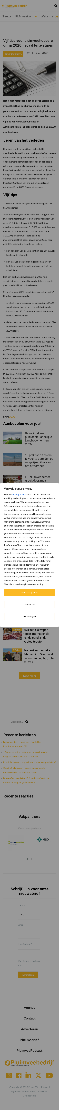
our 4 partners (19, 494)
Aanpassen (29, 604)
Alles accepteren (29, 592)
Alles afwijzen (30, 616)
